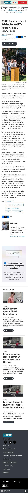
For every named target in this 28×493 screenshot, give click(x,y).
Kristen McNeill (17, 211)
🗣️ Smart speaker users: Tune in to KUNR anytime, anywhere (14, 265)
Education (9, 201)
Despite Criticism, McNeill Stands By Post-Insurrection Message (11, 358)
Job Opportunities (7, 459)
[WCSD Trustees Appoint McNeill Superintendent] (13, 297)
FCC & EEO (5, 472)
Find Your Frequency (8, 465)
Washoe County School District (14, 205)
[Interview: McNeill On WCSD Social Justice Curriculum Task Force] (13, 391)
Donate (23, 2)
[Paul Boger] (5, 225)
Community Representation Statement (12, 455)
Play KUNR (19, 12)
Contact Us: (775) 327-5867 (10, 462)
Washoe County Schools (13, 208)
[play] (2, 491)
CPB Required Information (9, 449)
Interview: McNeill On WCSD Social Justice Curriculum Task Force (13, 405)
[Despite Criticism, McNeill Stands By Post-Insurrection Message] (13, 342)
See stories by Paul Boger (17, 236)
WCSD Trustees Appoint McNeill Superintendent (10, 311)
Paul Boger (4, 35)
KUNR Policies (6, 469)
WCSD (8, 211)
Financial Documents (8, 452)
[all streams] (26, 491)
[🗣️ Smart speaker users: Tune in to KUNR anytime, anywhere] (14, 253)
